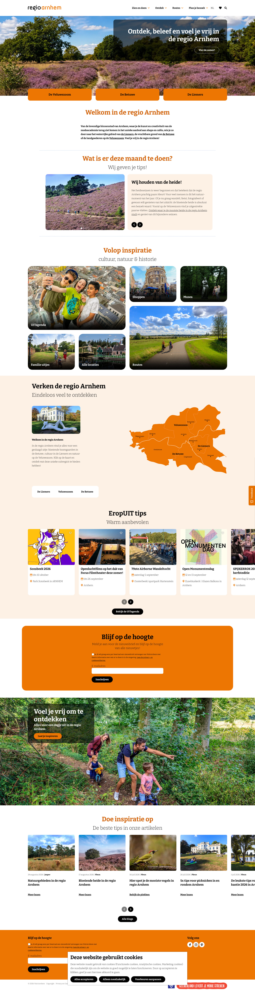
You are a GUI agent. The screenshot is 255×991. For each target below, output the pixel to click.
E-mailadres (98, 665)
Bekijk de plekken (139, 894)
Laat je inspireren (48, 736)
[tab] (81, 228)
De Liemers (43, 491)
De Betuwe (87, 491)
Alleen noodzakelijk (114, 979)
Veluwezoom (116, 138)
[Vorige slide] (124, 602)
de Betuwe (168, 134)
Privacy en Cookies (63, 984)
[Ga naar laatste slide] (134, 224)
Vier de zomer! (207, 50)
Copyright (50, 984)
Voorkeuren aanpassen (148, 979)
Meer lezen (34, 895)
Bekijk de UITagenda (127, 611)
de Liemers (127, 134)
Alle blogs (127, 919)
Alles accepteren (83, 979)
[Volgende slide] (140, 224)
